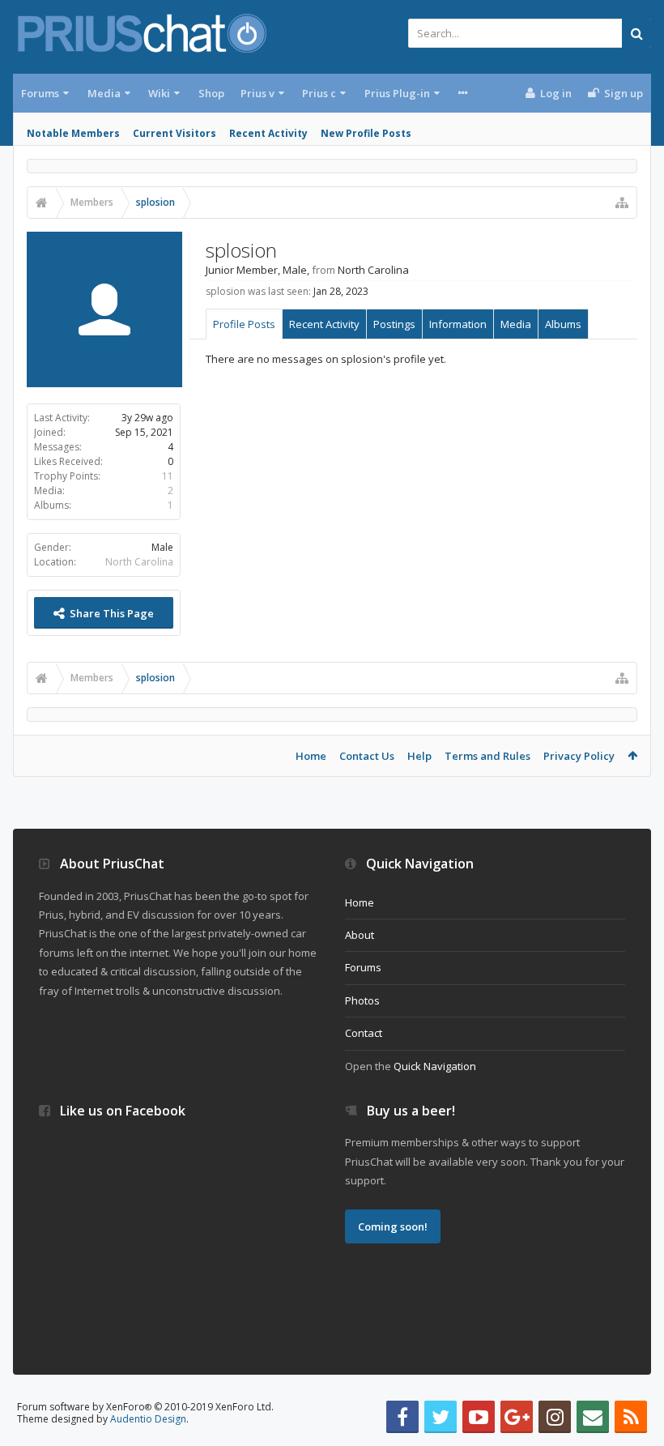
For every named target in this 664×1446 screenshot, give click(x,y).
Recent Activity (268, 133)
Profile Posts (244, 324)
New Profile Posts (366, 133)
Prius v (257, 93)
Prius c (319, 93)
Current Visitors (174, 133)
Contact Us (366, 756)
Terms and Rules (487, 756)
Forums (40, 93)
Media (104, 93)
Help (419, 756)
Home (311, 756)
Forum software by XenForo (145, 1407)
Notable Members (73, 133)
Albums (563, 324)
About (359, 935)
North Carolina (139, 562)
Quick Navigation (435, 1066)
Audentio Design (148, 1419)
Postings (394, 324)
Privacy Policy (579, 756)
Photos (362, 1000)
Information (458, 324)
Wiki (159, 93)
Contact (363, 1033)
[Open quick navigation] (621, 202)
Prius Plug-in (397, 93)
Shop (211, 93)
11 (167, 476)
